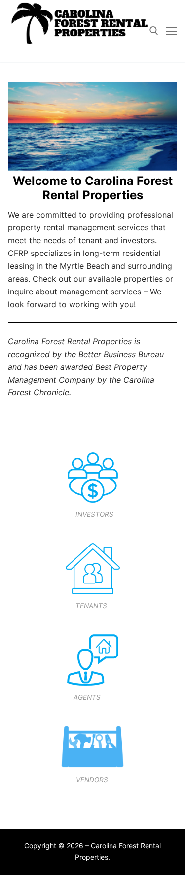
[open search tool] (153, 30)
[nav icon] (171, 30)
